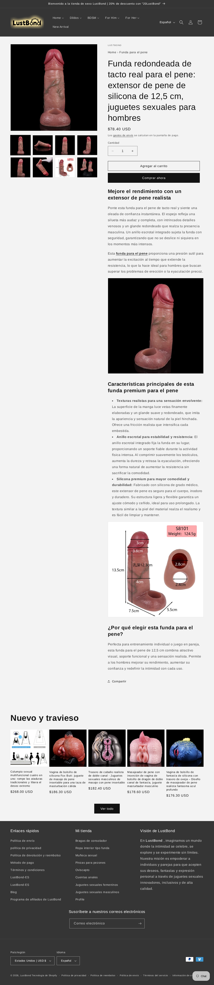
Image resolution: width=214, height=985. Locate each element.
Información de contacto (186, 975)
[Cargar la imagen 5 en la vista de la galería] (20, 167)
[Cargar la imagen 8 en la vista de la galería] (87, 167)
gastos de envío (123, 135)
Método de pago (22, 862)
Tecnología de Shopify (44, 975)
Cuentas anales (86, 877)
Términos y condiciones (27, 870)
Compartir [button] (119, 681)
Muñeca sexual (86, 855)
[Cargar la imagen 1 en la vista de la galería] (20, 145)
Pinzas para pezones (90, 862)
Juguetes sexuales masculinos (97, 892)
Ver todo (107, 808)
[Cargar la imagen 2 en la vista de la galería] (43, 145)
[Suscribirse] (139, 923)
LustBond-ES (19, 877)
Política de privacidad (73, 975)
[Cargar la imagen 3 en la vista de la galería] (65, 145)
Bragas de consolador (91, 840)
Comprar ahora (154, 178)
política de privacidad (25, 848)
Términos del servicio (155, 975)
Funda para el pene (133, 52)
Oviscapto (82, 870)
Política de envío (22, 840)
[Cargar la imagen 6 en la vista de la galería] (43, 167)
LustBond (25, 975)
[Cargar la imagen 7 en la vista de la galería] (65, 167)
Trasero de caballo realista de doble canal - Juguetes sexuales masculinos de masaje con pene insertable (106, 777)
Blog (13, 892)
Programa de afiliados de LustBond (35, 899)
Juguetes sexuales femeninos (96, 884)
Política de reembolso (102, 975)
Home (112, 52)
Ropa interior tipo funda (92, 848)
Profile (80, 899)
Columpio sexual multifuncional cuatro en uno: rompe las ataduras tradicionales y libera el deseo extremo (26, 778)
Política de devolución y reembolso (35, 855)
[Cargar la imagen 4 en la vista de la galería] (87, 145)
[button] (181, 22)
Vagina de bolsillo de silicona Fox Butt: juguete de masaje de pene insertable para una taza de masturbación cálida (67, 779)
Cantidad (113, 142)
